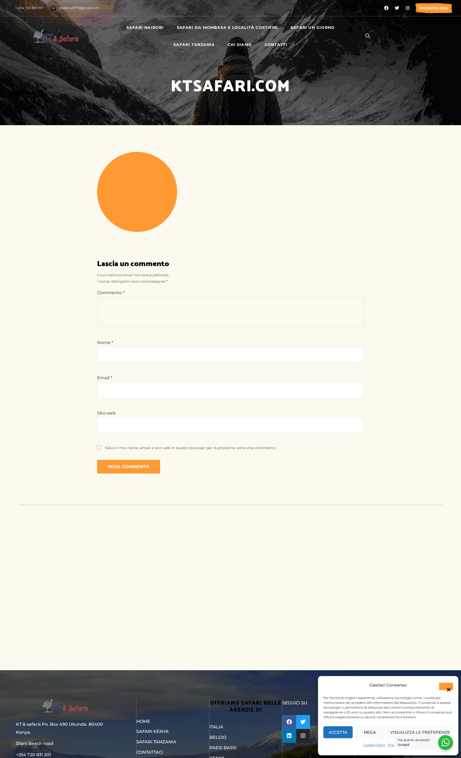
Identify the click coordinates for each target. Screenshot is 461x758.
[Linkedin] (289, 736)
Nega (370, 732)
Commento (111, 292)
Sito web (106, 413)
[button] (446, 686)
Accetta (338, 732)
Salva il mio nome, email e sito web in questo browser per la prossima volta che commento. (190, 447)
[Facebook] (386, 8)
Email (104, 377)
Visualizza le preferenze (420, 732)
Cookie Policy (374, 745)
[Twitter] (397, 8)
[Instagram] (408, 8)
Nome (105, 342)
